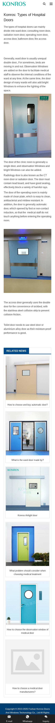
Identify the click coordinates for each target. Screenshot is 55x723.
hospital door (25, 27)
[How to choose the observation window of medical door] (27, 603)
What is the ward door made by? (27, 460)
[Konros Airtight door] (27, 489)
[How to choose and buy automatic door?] (27, 378)
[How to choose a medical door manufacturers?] (27, 662)
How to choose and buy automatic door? (27, 404)
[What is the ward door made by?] (27, 433)
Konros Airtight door (27, 515)
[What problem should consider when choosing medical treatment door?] (27, 544)
